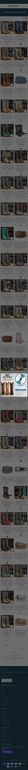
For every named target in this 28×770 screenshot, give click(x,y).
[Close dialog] (26, 374)
